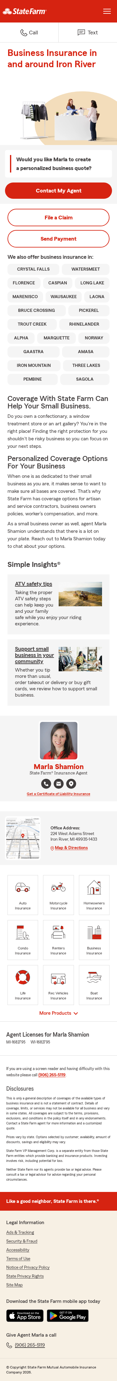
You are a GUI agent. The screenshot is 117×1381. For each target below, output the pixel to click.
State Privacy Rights (25, 1276)
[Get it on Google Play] (68, 1315)
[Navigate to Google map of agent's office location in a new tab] (71, 784)
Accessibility (17, 1250)
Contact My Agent (58, 190)
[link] (29, 11)
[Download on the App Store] (25, 1315)
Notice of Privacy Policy (28, 1267)
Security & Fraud (21, 1241)
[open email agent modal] (59, 784)
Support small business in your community (34, 655)
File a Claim (59, 217)
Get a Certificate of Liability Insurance (58, 794)
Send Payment (58, 239)
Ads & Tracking (20, 1232)
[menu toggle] (107, 11)
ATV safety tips (33, 584)
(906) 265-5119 (52, 1075)
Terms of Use (18, 1259)
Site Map (14, 1285)
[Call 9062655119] (46, 784)
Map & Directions (71, 848)
